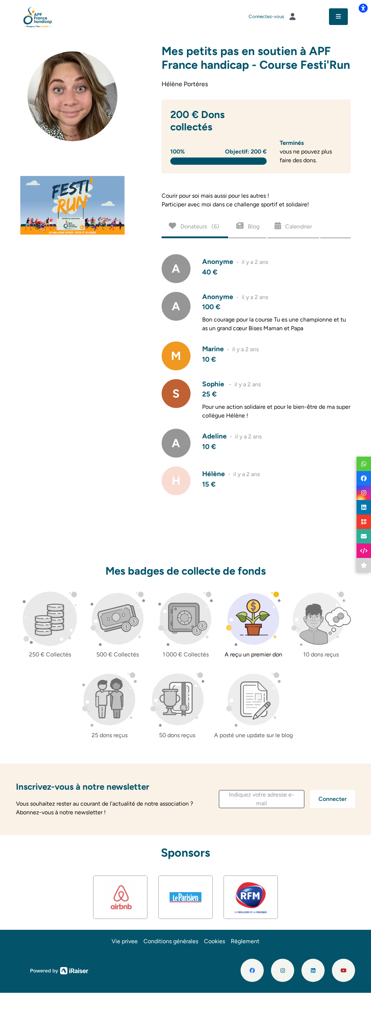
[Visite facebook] (252, 970)
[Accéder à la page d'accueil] (38, 16)
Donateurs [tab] (199, 226)
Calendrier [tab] (298, 226)
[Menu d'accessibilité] (363, 8)
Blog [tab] (252, 226)
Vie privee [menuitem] (125, 941)
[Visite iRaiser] (59, 970)
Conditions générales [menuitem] (170, 941)
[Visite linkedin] (313, 970)
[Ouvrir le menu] (338, 16)
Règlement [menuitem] (245, 941)
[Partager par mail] (364, 536)
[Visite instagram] (282, 970)
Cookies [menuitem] (214, 941)
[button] (261, 799)
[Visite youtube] (343, 970)
